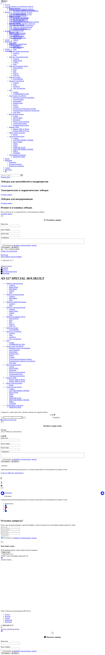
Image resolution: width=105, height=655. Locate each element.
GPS (10, 27)
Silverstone (16, 120)
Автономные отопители (17, 38)
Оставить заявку (6, 186)
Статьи (7, 49)
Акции (7, 40)
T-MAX (15, 62)
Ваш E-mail (5, 234)
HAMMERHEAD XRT (21, 94)
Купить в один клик (9, 420)
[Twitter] (5, 505)
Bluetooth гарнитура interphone (23, 97)
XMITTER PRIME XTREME (23, 149)
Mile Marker (13, 289)
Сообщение (5, 238)
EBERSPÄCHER (19, 157)
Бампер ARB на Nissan (21, 129)
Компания (8, 42)
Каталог (8, 12)
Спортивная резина (20, 123)
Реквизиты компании (16, 47)
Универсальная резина (21, 125)
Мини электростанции (17, 34)
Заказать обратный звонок (10, 629)
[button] (4, 177)
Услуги (7, 5)
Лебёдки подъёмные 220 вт (18, 21)
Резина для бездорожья (21, 121)
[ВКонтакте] (6, 511)
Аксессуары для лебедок (17, 29)
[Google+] (6, 507)
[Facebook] (5, 509)
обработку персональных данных (25, 245)
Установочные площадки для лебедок (26, 110)
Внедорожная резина (16, 30)
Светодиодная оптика (16, 36)
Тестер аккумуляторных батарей (24, 109)
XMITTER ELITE (19, 147)
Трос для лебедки (19, 88)
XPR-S (15, 151)
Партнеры (12, 43)
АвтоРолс (16, 86)
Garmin (15, 92)
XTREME (16, 153)
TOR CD (16, 75)
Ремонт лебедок (14, 8)
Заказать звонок (6, 266)
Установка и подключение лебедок (21, 6)
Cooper (15, 116)
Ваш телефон (5, 230)
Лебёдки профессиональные (19, 17)
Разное (15, 105)
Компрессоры (18, 103)
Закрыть (16, 247)
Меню (5, 1)
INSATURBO (18, 118)
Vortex (15, 146)
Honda (15, 134)
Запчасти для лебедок (16, 25)
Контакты (8, 51)
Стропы (16, 107)
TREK (15, 144)
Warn (15, 55)
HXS (15, 70)
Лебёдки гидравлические (18, 16)
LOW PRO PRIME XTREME (23, 140)
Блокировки (17, 101)
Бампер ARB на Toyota (21, 131)
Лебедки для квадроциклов (18, 19)
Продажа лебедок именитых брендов (22, 10)
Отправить (6, 247)
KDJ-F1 (15, 73)
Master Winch (17, 61)
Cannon (15, 138)
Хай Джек (16, 112)
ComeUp (16, 53)
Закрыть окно (6, 552)
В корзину (56, 417)
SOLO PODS (17, 142)
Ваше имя (4, 224)
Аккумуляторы (18, 99)
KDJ (14, 72)
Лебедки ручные (15, 23)
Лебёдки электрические (17, 14)
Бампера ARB (14, 32)
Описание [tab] (8, 493)
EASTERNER (18, 79)
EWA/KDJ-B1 (18, 68)
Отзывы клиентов (15, 45)
